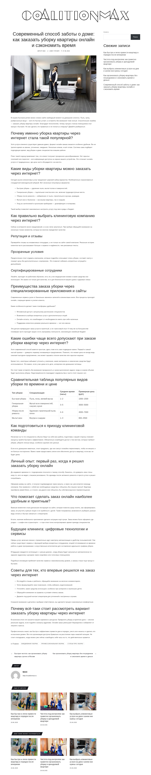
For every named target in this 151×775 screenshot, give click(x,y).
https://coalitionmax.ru (30, 676)
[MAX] (15, 675)
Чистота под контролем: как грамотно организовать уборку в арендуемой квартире (119, 61)
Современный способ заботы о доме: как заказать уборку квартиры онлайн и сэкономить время (121, 87)
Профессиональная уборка (52, 643)
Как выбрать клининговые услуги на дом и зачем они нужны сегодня (81, 716)
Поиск (106, 32)
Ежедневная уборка (29, 643)
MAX (44, 51)
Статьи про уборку (75, 643)
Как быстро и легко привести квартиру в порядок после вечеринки (23, 716)
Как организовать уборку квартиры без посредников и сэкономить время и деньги (120, 77)
